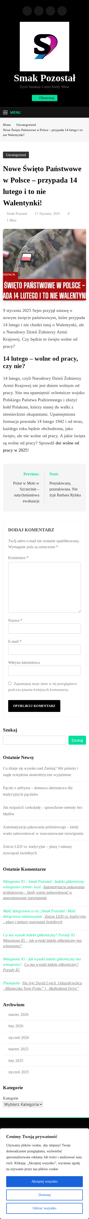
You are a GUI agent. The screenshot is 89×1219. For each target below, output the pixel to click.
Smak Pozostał (44, 77)
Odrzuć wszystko (44, 1208)
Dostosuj (45, 1195)
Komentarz (18, 558)
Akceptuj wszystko (44, 1181)
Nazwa (15, 620)
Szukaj (10, 729)
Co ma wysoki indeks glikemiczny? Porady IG (39, 935)
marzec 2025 (18, 1049)
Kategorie (10, 1098)
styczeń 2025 (18, 1072)
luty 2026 (15, 1026)
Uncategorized (16, 155)
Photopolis (11, 983)
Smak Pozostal (17, 214)
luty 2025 (15, 1060)
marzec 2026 (18, 1014)
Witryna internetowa (24, 662)
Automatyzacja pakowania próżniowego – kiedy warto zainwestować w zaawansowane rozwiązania (44, 892)
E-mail (15, 641)
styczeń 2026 (18, 1037)
